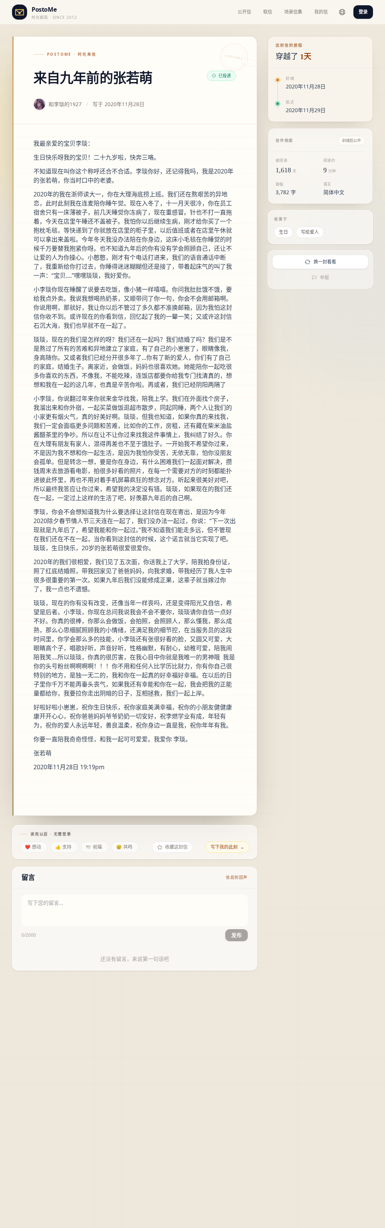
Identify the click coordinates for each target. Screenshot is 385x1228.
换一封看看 (325, 262)
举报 (324, 277)
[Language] (342, 12)
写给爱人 (310, 232)
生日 (283, 232)
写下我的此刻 (227, 847)
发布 (236, 935)
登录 (363, 12)
